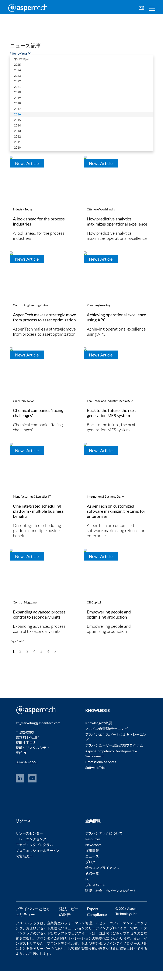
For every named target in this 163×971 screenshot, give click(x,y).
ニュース (92, 856)
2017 (17, 109)
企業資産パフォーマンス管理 (69, 923)
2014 (17, 125)
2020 (17, 92)
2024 (17, 70)
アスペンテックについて (104, 833)
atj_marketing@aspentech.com (38, 723)
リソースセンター (29, 833)
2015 (17, 120)
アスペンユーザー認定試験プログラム (114, 745)
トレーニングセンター (33, 839)
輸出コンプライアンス (102, 868)
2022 (17, 81)
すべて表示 (21, 59)
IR (87, 879)
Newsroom (93, 845)
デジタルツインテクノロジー (114, 943)
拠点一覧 (92, 873)
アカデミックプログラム (34, 845)
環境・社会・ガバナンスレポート (110, 891)
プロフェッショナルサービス (38, 850)
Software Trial (95, 767)
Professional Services (100, 762)
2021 (17, 86)
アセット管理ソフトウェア (57, 933)
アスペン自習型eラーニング (106, 729)
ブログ (90, 862)
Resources (92, 839)
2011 (17, 142)
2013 (17, 131)
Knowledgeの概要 (98, 723)
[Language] (141, 7)
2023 (17, 75)
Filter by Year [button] (19, 53)
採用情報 (92, 850)
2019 (17, 97)
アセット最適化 (49, 928)
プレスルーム (95, 885)
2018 (17, 103)
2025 (17, 64)
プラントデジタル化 (62, 943)
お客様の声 (24, 856)
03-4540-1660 (26, 762)
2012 (17, 136)
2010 (17, 147)
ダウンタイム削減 (50, 938)
